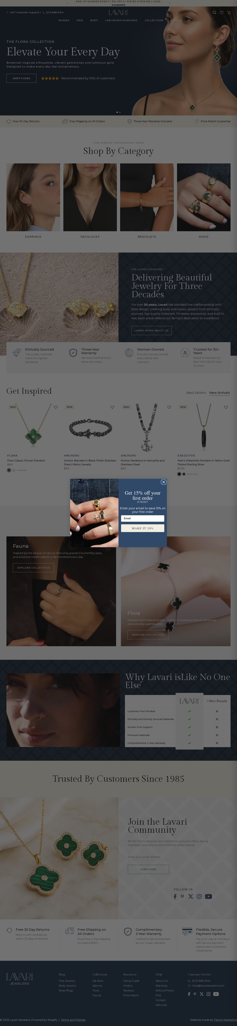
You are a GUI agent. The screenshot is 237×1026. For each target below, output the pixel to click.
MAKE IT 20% (143, 528)
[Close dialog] (163, 482)
